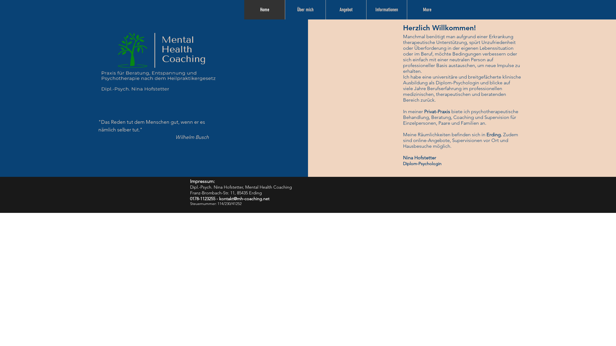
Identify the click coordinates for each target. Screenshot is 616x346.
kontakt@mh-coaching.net (244, 198)
